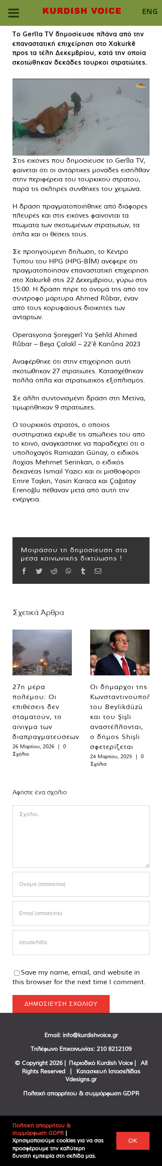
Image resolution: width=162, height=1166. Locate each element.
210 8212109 (114, 1048)
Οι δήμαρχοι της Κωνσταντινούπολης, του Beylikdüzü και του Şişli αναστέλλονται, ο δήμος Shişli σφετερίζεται (126, 716)
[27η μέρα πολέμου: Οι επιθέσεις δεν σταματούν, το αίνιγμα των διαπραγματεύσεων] (42, 652)
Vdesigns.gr (81, 1079)
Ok (132, 1140)
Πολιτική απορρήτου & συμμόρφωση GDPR (81, 1093)
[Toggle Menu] (13, 13)
